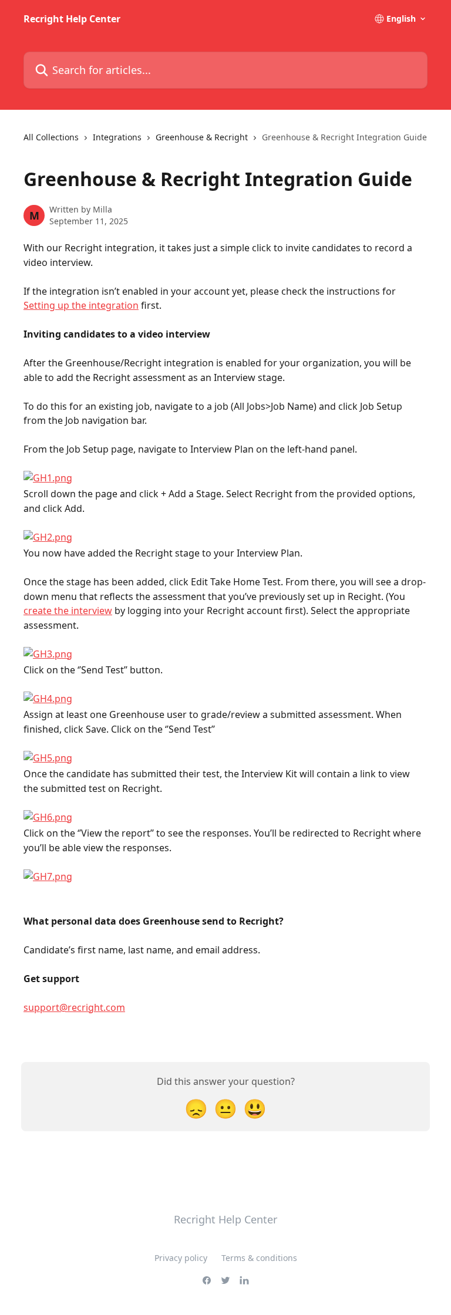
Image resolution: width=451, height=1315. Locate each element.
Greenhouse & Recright (202, 137)
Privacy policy (180, 1257)
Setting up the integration (81, 305)
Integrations (117, 137)
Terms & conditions (259, 1257)
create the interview (67, 610)
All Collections (51, 137)
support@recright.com (74, 1007)
